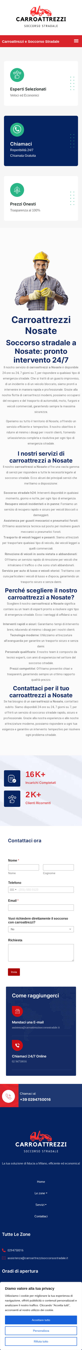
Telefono (14, 882)
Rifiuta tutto (41, 1341)
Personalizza (41, 1330)
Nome (12, 873)
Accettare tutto (41, 1320)
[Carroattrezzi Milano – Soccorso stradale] (41, 17)
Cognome (49, 873)
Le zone (40, 1193)
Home (41, 1181)
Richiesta (15, 940)
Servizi (39, 1204)
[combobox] (13, 890)
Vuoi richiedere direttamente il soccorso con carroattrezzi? (38, 920)
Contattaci (41, 1216)
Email (13, 900)
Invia (14, 972)
